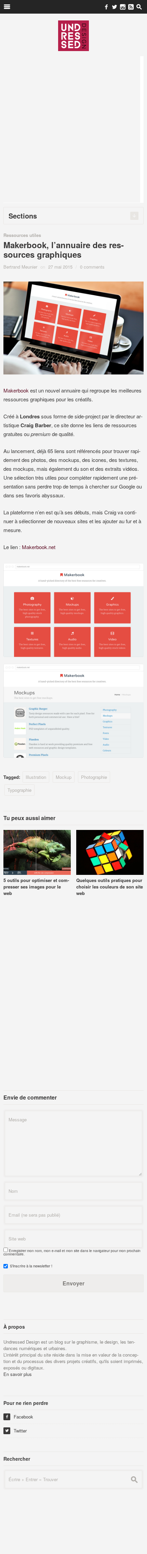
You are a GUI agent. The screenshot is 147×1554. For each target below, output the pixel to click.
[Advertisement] (73, 129)
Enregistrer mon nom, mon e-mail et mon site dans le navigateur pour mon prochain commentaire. (72, 1252)
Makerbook (16, 390)
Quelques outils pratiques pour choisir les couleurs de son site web (109, 886)
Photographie (94, 777)
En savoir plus (17, 1374)
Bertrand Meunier (20, 266)
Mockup (63, 777)
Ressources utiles (22, 235)
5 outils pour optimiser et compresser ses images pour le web (36, 886)
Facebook (19, 1416)
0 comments (92, 266)
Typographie (19, 790)
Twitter (16, 1430)
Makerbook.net (38, 546)
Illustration (36, 777)
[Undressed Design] (73, 35)
